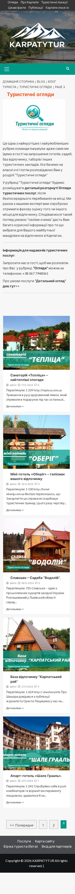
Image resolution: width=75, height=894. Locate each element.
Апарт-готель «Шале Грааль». (36, 776)
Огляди (13, 2)
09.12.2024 (27, 583)
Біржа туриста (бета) (21, 846)
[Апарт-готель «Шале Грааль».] (36, 743)
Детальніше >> (15, 406)
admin (13, 385)
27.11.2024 (27, 686)
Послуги (24, 841)
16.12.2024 (27, 484)
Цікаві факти (17, 7)
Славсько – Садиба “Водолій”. (35, 578)
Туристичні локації (54, 2)
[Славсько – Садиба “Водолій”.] (36, 545)
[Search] (67, 68)
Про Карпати (30, 2)
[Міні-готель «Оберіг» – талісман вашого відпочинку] (36, 442)
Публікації (36, 7)
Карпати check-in (57, 7)
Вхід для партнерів (57, 846)
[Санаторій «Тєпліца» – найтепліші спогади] (36, 343)
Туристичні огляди (18, 364)
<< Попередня (21, 825)
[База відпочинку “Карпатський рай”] (36, 644)
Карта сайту (45, 841)
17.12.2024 (27, 385)
